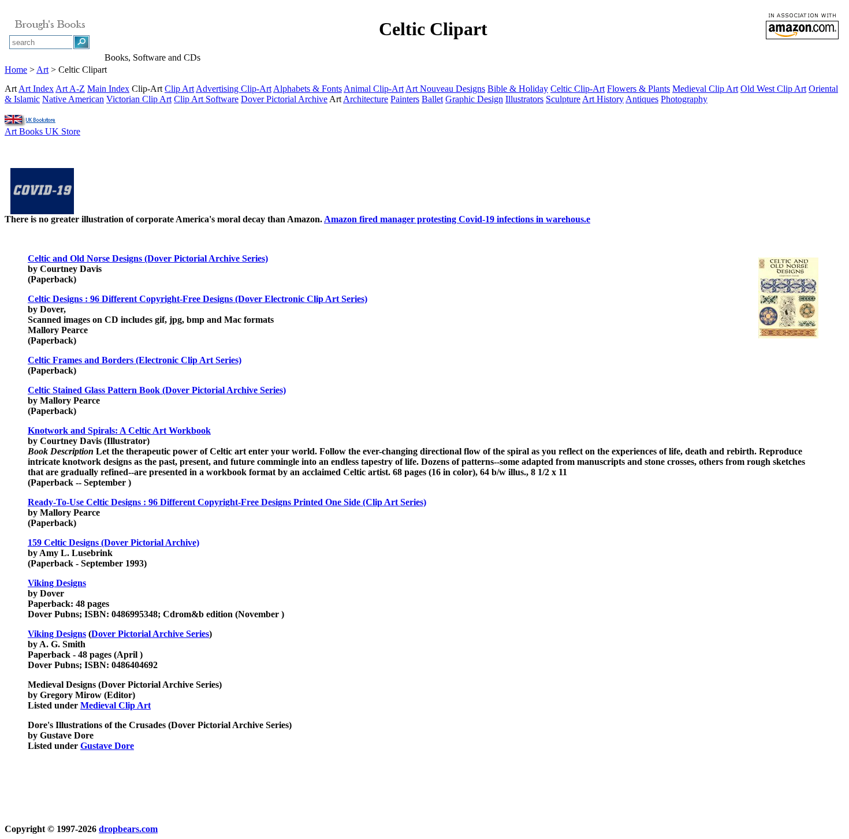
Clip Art (179, 89)
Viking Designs (57, 583)
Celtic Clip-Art (577, 89)
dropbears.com (128, 829)
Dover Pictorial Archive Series (150, 634)
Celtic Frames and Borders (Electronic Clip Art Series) (134, 360)
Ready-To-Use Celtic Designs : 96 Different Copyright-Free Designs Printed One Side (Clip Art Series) (227, 502)
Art (42, 69)
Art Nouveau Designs (445, 89)
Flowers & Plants (638, 89)
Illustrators (524, 99)
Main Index (108, 89)
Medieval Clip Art (705, 89)
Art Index (36, 89)
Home (16, 69)
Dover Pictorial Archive (284, 99)
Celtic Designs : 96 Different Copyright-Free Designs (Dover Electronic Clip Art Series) (197, 299)
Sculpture (563, 99)
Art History (603, 99)
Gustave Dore (107, 746)
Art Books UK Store (42, 131)
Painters (404, 99)
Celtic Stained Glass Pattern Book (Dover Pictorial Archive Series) (157, 390)
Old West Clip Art (773, 89)
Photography (684, 99)
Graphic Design (474, 99)
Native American (73, 99)
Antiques (641, 99)
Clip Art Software (206, 99)
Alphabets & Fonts (307, 89)
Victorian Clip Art (139, 99)
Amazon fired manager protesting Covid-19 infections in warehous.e (457, 219)
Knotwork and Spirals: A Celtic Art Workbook (119, 430)
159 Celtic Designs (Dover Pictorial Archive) (113, 542)
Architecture (365, 99)
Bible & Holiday (517, 89)
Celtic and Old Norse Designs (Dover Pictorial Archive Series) (148, 258)
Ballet (432, 99)
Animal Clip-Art (374, 89)
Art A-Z (70, 89)
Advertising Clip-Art (233, 89)
